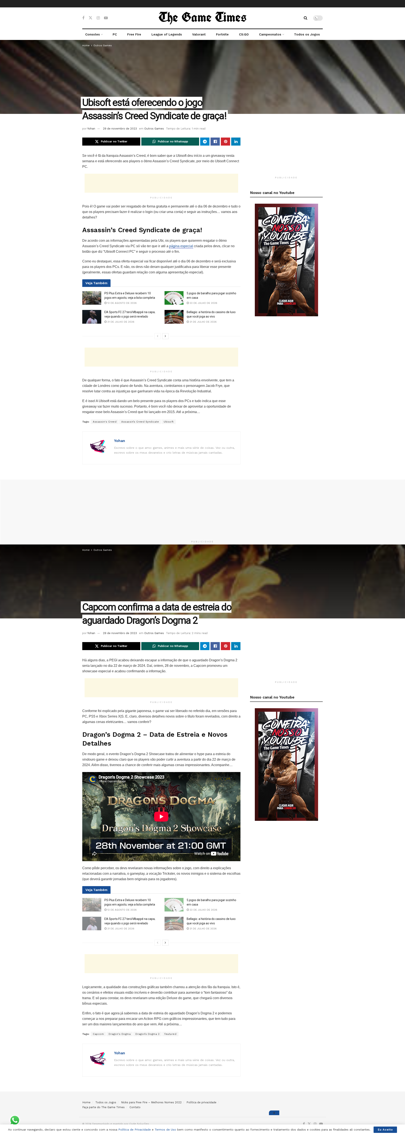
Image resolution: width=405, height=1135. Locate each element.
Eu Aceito (385, 1129)
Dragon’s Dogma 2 (147, 1034)
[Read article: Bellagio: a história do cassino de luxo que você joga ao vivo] (174, 316)
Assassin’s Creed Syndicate (140, 421)
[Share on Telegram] (204, 142)
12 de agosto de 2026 (122, 302)
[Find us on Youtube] (106, 18)
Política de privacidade (201, 1102)
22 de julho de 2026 (203, 302)
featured (170, 1034)
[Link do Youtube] (286, 259)
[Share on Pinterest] (225, 142)
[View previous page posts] (157, 336)
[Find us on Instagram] (98, 18)
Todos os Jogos (307, 34)
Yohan (91, 128)
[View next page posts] (165, 336)
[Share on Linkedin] (235, 142)
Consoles (92, 34)
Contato (135, 1107)
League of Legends (166, 34)
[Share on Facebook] (215, 142)
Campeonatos (270, 34)
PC (115, 34)
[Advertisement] (161, 183)
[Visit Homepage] (202, 18)
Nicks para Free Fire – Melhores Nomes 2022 (151, 1102)
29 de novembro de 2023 (120, 128)
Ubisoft (169, 421)
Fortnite (222, 34)
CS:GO (244, 34)
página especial (181, 246)
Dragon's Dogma (120, 1034)
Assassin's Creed (104, 421)
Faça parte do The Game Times (103, 1107)
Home (86, 45)
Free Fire (134, 34)
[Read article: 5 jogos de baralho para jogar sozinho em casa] (174, 298)
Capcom (98, 1034)
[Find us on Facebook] (83, 18)
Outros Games (102, 45)
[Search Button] (305, 18)
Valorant (199, 34)
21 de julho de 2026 (120, 321)
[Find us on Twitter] (90, 17)
